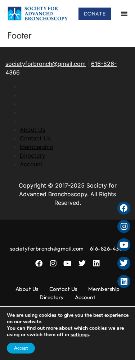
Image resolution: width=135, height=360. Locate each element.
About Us (32, 129)
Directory (32, 155)
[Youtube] (67, 263)
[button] (124, 13)
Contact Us (35, 138)
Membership (36, 146)
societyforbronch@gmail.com (45, 63)
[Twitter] (82, 263)
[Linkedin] (96, 263)
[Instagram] (53, 263)
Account (31, 164)
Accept (21, 348)
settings (80, 335)
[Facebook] (38, 263)
